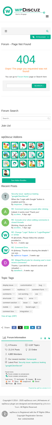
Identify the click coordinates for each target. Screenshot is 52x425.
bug (40, 285)
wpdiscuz (21, 289)
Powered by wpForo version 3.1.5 (39, 388)
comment (7, 289)
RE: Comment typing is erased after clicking (29, 209)
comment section (10, 302)
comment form (38, 289)
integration (24, 311)
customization (26, 285)
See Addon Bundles (18, 180)
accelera (17, 214)
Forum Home (23, 77)
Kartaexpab (31, 359)
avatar (17, 307)
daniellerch (18, 271)
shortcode (7, 298)
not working (23, 294)
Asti (15, 243)
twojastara (18, 204)
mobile (5, 307)
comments (7, 294)
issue (25, 302)
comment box (8, 311)
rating (20, 298)
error (31, 298)
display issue (8, 285)
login (36, 302)
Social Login (30, 307)
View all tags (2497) (9, 316)
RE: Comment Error (19, 247)
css (36, 294)
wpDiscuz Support (21, 255)
